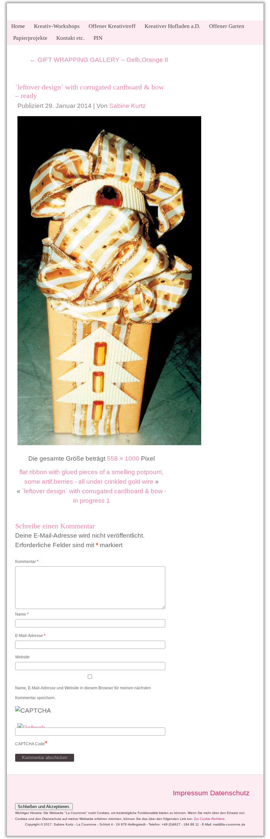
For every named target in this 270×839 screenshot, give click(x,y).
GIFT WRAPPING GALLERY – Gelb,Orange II (99, 59)
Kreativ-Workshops (57, 26)
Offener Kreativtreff (112, 26)
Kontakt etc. (70, 38)
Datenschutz (230, 793)
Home (18, 26)
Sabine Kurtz (127, 105)
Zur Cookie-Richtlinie (209, 819)
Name (22, 614)
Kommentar (27, 561)
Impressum (190, 793)
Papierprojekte (30, 38)
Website (22, 657)
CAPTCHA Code (30, 744)
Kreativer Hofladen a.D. (172, 26)
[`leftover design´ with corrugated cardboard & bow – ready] (109, 445)
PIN (98, 38)
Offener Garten (226, 26)
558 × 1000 (123, 458)
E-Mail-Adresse (30, 635)
